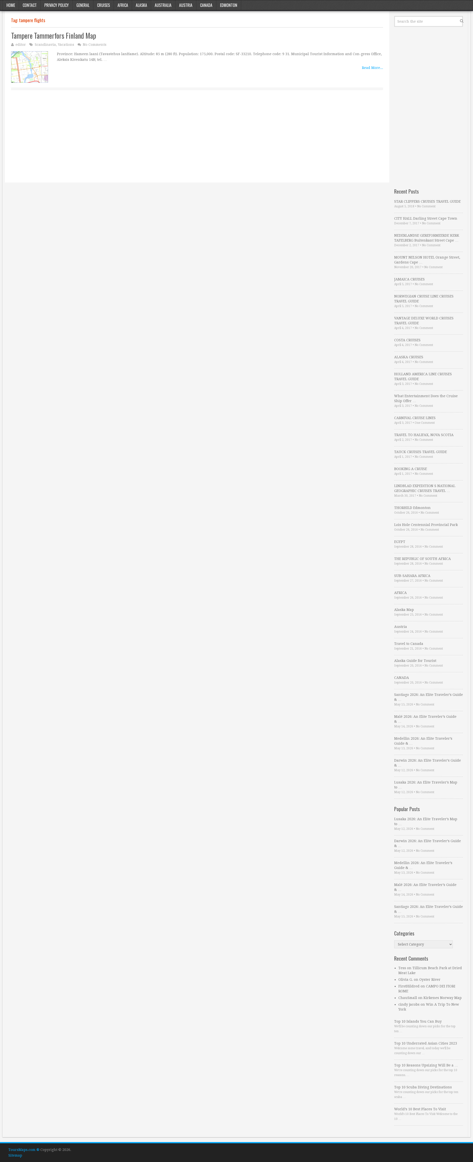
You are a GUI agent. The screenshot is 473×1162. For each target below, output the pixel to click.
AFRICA (400, 593)
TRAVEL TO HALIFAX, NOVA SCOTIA (424, 435)
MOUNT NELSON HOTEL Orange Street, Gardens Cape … (427, 259)
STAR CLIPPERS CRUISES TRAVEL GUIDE (427, 201)
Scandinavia (45, 45)
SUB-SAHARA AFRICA (412, 576)
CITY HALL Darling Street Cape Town (425, 218)
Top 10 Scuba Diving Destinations (423, 1087)
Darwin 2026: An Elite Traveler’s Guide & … (427, 762)
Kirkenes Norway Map (442, 998)
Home (10, 5)
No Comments (94, 45)
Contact (30, 5)
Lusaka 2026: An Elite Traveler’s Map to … (425, 784)
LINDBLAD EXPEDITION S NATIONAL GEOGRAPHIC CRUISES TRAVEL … (424, 488)
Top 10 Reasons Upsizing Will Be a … (426, 1065)
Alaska (141, 5)
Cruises (103, 5)
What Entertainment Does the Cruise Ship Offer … (426, 398)
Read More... (372, 68)
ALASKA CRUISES (408, 357)
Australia (163, 5)
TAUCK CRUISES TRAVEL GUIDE (420, 452)
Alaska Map (404, 610)
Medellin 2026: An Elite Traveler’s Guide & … (423, 740)
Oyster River (429, 980)
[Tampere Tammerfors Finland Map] (29, 67)
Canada (206, 5)
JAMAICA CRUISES (409, 279)
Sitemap (15, 1155)
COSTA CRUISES (407, 340)
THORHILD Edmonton (412, 508)
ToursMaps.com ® (23, 1150)
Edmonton (228, 5)
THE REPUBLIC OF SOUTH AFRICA (422, 559)
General (82, 5)
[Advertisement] (159, 141)
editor (21, 45)
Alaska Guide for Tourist (415, 661)
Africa (123, 5)
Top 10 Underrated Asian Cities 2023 (425, 1043)
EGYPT (399, 542)
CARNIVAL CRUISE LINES (415, 418)
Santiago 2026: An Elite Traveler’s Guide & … (428, 697)
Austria (185, 5)
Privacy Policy (56, 5)
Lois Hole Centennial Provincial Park (426, 525)
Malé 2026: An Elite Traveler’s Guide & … (425, 719)
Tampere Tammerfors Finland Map (53, 36)
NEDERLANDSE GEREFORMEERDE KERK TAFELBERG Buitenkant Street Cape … (426, 237)
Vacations (66, 45)
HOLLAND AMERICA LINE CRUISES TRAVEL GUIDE (423, 376)
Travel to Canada (408, 644)
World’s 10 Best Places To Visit (420, 1109)
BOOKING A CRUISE (410, 469)
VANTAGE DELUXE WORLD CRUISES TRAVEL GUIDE (424, 320)
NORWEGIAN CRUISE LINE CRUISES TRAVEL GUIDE (424, 298)
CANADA (401, 678)
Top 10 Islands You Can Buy (418, 1021)
